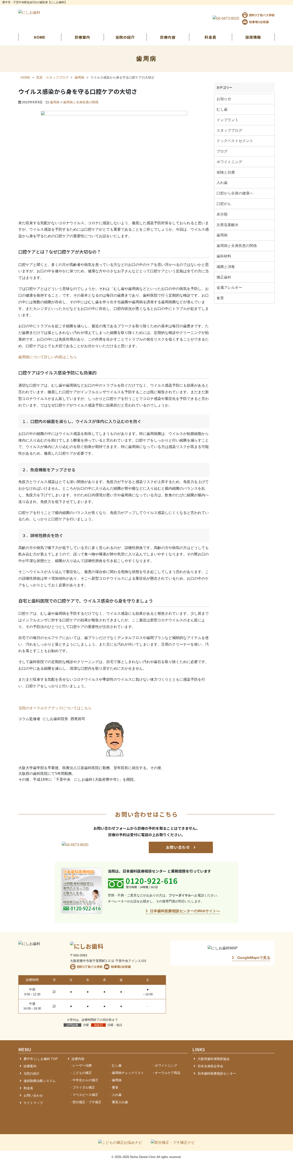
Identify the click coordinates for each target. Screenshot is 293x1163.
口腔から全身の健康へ (235, 193)
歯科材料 (224, 256)
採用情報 (253, 37)
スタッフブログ (229, 130)
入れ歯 (222, 183)
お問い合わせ (178, 847)
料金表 (210, 37)
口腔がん (224, 204)
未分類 (222, 214)
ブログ (222, 151)
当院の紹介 (32, 1073)
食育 (220, 298)
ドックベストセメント (235, 141)
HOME (40, 37)
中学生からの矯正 (85, 1080)
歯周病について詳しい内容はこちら (47, 357)
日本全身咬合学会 (210, 1066)
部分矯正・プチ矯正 (87, 1102)
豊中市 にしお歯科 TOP (41, 1059)
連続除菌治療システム (40, 1081)
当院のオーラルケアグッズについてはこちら (55, 708)
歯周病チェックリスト (128, 1073)
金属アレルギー (229, 287)
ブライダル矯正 (84, 1087)
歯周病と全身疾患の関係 (80, 102)
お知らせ (224, 99)
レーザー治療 (82, 1065)
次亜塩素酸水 (228, 225)
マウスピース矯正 (85, 1095)
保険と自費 (226, 172)
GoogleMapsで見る (253, 958)
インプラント (228, 120)
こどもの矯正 (82, 1073)
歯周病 (55, 102)
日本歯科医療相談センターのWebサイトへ (185, 911)
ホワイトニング (229, 162)
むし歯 (222, 109)
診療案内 (30, 1066)
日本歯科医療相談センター (217, 1073)
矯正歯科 (224, 277)
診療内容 (78, 1059)
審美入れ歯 (120, 1102)
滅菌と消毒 (226, 267)
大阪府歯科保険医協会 (214, 1059)
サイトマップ (33, 1103)
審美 (115, 1087)
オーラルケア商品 (167, 1073)
